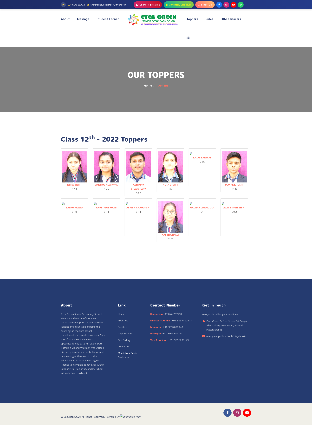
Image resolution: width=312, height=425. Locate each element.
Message (83, 19)
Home (148, 85)
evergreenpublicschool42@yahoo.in (108, 4)
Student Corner (108, 19)
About (65, 19)
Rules (209, 19)
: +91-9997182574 (171, 320)
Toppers (192, 19)
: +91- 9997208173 (169, 340)
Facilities (122, 327)
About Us (123, 320)
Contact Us (124, 346)
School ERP (206, 4)
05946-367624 (78, 4)
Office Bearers (231, 19)
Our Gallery (124, 340)
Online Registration (150, 4)
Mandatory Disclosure (180, 4)
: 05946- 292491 (166, 314)
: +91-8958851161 (166, 333)
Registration (125, 333)
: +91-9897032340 (166, 327)
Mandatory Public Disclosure (127, 355)
